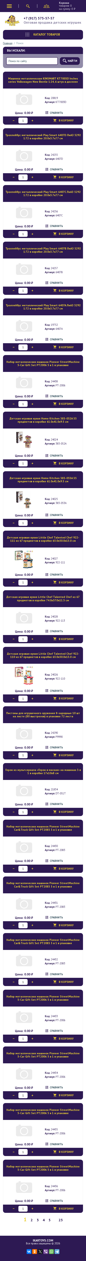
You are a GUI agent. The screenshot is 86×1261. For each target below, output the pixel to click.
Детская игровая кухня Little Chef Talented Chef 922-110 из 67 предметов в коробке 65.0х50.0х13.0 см (43, 655)
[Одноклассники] (34, 1251)
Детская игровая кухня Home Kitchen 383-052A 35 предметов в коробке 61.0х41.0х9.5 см (43, 420)
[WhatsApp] (51, 1251)
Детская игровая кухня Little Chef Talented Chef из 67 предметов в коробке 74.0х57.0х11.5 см (43, 598)
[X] (40, 1251)
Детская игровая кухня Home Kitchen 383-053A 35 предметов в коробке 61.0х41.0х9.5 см (43, 479)
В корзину (66, 120)
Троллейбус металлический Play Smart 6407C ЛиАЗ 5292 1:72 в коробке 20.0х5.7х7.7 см (43, 193)
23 (61, 1220)
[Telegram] (57, 1251)
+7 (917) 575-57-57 (39, 18)
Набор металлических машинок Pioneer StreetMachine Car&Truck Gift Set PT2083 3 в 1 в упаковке (43, 828)
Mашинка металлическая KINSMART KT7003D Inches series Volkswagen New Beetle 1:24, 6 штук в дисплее (43, 80)
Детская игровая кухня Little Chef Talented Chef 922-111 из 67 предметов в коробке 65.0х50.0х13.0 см (43, 539)
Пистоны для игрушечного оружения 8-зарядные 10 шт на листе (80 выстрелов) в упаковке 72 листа (43, 714)
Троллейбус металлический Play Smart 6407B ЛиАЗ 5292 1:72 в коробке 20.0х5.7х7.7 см (43, 250)
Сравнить (56, 113)
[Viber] (45, 1251)
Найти (72, 61)
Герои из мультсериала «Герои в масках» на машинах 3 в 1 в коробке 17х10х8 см (43, 771)
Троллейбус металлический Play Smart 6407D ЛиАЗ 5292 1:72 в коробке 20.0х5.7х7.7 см (43, 136)
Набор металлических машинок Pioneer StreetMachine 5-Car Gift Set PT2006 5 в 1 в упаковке (43, 363)
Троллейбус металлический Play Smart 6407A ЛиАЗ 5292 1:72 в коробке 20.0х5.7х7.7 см (43, 306)
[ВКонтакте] (29, 1251)
